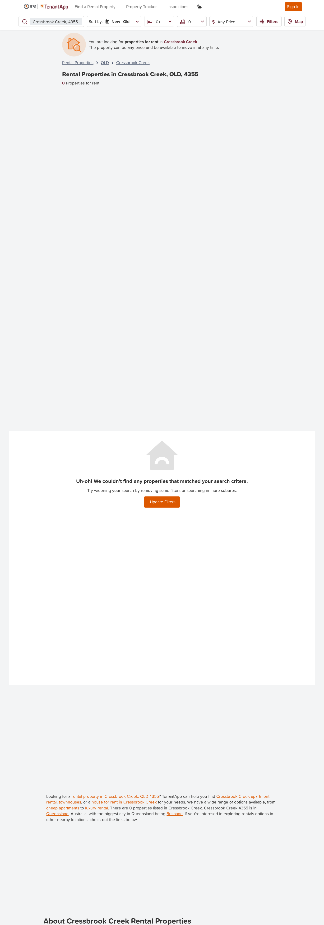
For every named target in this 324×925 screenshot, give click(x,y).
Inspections (177, 6)
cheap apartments (62, 808)
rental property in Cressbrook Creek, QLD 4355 (115, 796)
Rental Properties (77, 62)
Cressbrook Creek (133, 62)
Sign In (293, 6)
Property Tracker (141, 6)
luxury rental (96, 808)
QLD (105, 62)
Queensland (57, 814)
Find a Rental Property (95, 6)
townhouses (70, 802)
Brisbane (175, 814)
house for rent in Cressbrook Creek (124, 802)
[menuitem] (121, 21)
